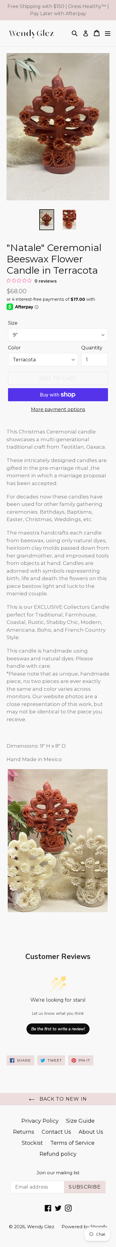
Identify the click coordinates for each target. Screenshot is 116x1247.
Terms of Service (72, 1143)
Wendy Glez (40, 1226)
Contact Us (56, 1132)
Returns (23, 1132)
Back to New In (62, 1099)
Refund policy (58, 1154)
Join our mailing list (58, 1172)
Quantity (91, 348)
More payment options (58, 409)
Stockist (32, 1143)
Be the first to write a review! (58, 1029)
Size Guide (80, 1121)
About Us (91, 1132)
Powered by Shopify (84, 1226)
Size (13, 323)
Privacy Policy (40, 1121)
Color (14, 348)
